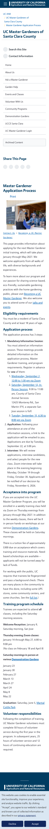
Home (8, 64)
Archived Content (14, 142)
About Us (9, 72)
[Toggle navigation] (5, 4)
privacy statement (27, 815)
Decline (12, 823)
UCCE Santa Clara (14, 123)
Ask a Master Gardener (16, 79)
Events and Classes (14, 94)
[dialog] (24, 810)
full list (33, 597)
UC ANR (7, 14)
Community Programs (16, 108)
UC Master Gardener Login (18, 130)
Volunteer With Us (14, 101)
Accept (35, 823)
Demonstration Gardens (25, 527)
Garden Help (11, 86)
